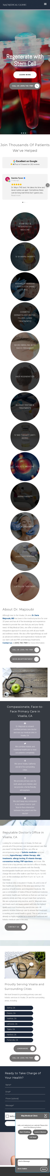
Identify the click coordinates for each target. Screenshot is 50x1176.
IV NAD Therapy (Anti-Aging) (25, 436)
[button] (2, 185)
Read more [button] (15, 195)
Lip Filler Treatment (25, 587)
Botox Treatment (25, 527)
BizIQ (19, 1169)
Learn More (25, 75)
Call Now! (32, 1137)
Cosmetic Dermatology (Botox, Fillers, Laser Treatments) (25, 316)
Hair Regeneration (25, 377)
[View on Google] (7, 179)
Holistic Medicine (25, 467)
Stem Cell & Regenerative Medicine (25, 227)
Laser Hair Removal (25, 557)
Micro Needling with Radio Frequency (25, 346)
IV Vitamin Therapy (25, 257)
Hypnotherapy (25, 497)
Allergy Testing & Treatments (25, 406)
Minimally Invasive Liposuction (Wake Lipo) (25, 287)
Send (44, 1169)
